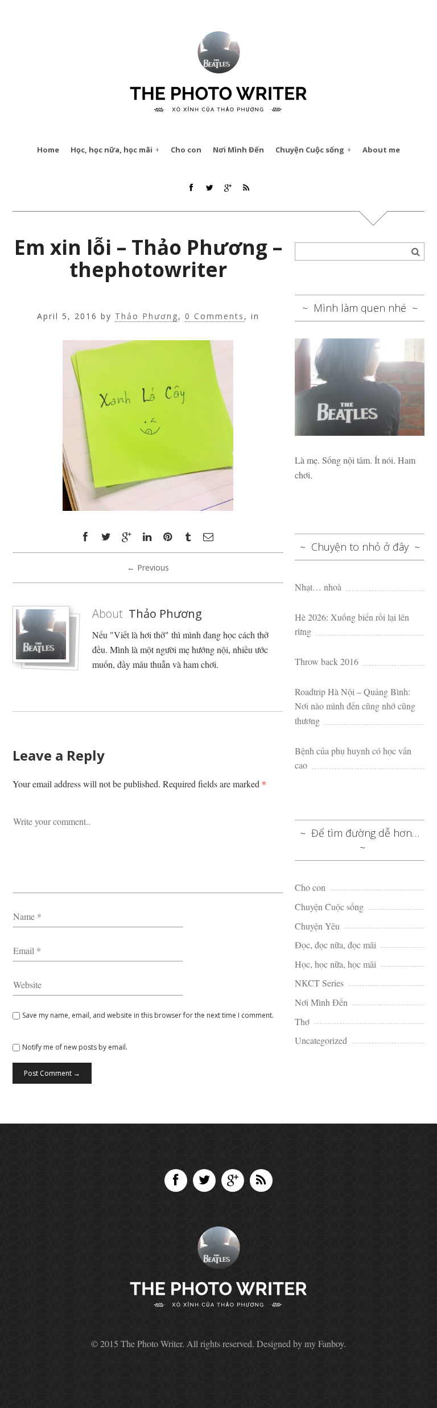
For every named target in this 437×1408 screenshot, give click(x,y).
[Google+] (232, 1180)
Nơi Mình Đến (238, 149)
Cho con (186, 149)
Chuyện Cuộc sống (309, 149)
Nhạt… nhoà (318, 587)
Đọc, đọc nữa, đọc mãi (335, 945)
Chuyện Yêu (317, 926)
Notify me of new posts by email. (74, 1047)
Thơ (302, 1021)
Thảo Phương (146, 316)
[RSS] (261, 1180)
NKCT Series (319, 983)
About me (381, 149)
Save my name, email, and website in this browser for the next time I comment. (148, 1015)
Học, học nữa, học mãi (111, 149)
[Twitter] (204, 1180)
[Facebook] (175, 1180)
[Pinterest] (167, 537)
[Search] (415, 251)
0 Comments (214, 316)
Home (48, 149)
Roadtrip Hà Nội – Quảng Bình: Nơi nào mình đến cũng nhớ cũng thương (355, 706)
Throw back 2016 (326, 661)
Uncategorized (321, 1040)
